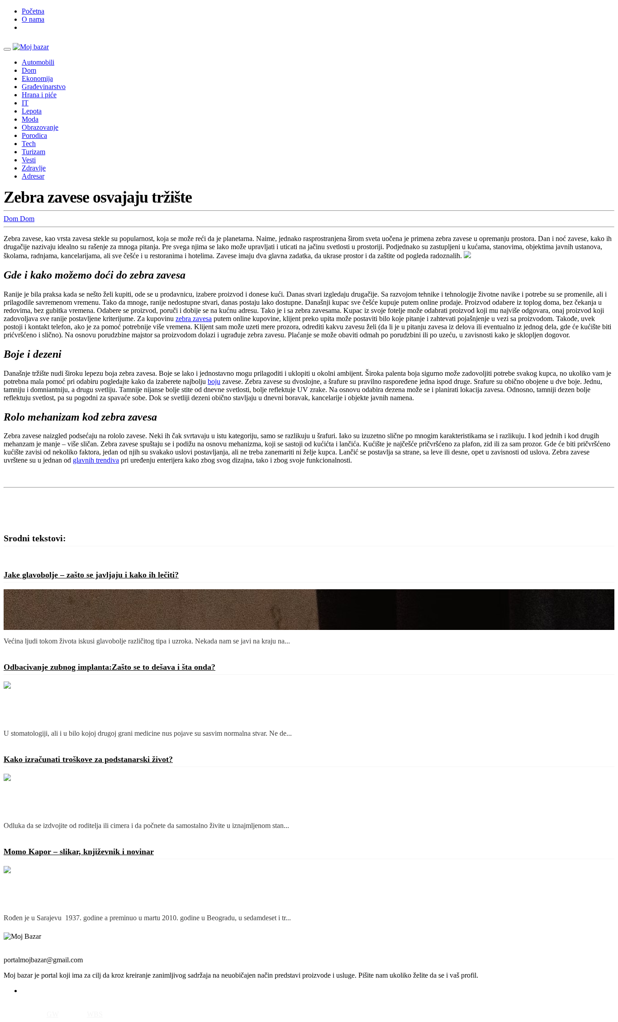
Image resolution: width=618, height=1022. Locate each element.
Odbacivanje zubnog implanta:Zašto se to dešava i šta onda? (109, 667)
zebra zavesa (194, 318)
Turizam (33, 152)
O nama (33, 19)
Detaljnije (17, 651)
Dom (29, 70)
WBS (95, 1014)
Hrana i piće (39, 95)
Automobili (38, 62)
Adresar (33, 176)
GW (52, 1014)
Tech (29, 143)
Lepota (32, 111)
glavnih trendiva (96, 460)
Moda (30, 119)
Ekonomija (37, 78)
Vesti (29, 160)
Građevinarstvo (44, 86)
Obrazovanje (40, 127)
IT (25, 103)
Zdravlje (34, 168)
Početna (33, 11)
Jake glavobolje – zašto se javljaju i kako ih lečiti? (91, 574)
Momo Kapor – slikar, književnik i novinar (79, 851)
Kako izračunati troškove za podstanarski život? (88, 759)
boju (214, 381)
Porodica (34, 135)
